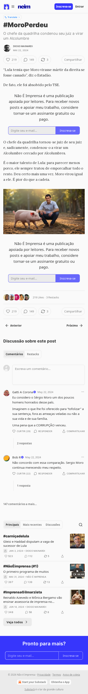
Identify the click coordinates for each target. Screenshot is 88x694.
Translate (12, 17)
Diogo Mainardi (23, 46)
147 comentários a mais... (20, 504)
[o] (77, 571)
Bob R (16, 457)
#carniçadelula (16, 536)
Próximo (72, 325)
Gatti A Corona (22, 392)
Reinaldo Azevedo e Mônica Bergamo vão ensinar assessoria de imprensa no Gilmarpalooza (32, 599)
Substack (30, 689)
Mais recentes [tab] (32, 525)
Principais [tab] (12, 525)
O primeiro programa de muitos (26, 571)
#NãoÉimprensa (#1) (20, 566)
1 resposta (23, 485)
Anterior (16, 325)
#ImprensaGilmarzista (22, 592)
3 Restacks (52, 297)
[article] (44, 546)
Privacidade (44, 674)
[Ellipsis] (82, 392)
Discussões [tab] (53, 525)
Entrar (79, 6)
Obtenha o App (60, 682)
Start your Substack (34, 682)
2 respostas (24, 443)
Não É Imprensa (36, 576)
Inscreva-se (63, 6)
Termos (56, 674)
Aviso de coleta (71, 674)
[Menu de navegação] (9, 6)
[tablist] (22, 354)
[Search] (81, 525)
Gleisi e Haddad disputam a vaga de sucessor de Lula (28, 543)
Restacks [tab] (33, 354)
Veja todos (15, 622)
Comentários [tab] (14, 354)
